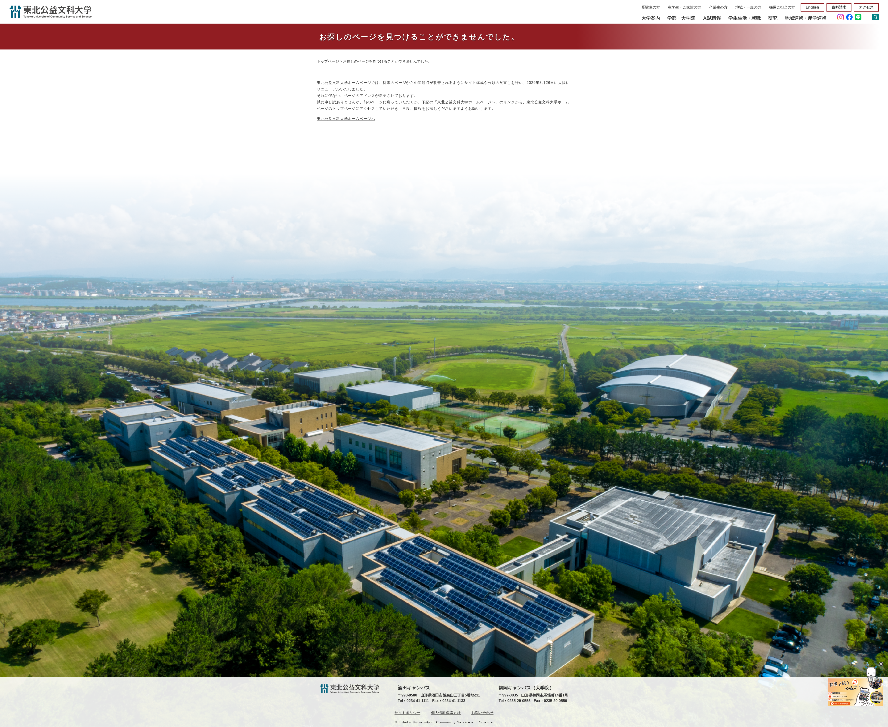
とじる (881, 664)
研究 (772, 18)
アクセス (866, 7)
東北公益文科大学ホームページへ (346, 119)
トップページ (328, 61)
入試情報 (712, 18)
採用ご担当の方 (782, 7)
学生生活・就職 (744, 18)
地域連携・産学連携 (805, 18)
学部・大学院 (681, 18)
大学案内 (650, 18)
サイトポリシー (407, 713)
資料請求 (839, 7)
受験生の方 (650, 7)
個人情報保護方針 (446, 713)
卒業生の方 (718, 7)
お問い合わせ (482, 713)
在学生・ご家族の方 (684, 7)
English (812, 7)
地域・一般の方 (748, 7)
